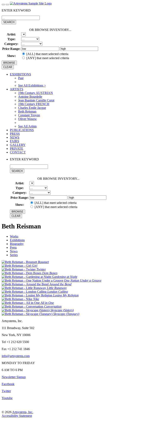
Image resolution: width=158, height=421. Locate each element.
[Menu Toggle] (3, 4)
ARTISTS (16, 89)
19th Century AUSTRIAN (35, 93)
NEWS (14, 137)
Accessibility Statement (17, 415)
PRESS (15, 133)
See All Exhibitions (32, 85)
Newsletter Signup (14, 377)
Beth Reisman (27, 111)
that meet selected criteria (47, 54)
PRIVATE (16, 148)
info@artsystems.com (16, 356)
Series (14, 255)
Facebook (8, 384)
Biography (17, 244)
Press (13, 247)
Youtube (7, 398)
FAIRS (14, 141)
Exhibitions (17, 240)
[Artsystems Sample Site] (31, 3)
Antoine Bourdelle (30, 96)
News (13, 251)
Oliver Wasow (27, 119)
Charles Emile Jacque (32, 107)
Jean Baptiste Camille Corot (36, 100)
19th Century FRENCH (33, 104)
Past (20, 78)
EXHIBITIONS (20, 74)
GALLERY (18, 145)
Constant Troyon (29, 115)
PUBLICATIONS (22, 130)
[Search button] (7, 4)
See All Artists (27, 126)
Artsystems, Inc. (22, 412)
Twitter (6, 391)
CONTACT (18, 152)
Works (14, 236)
